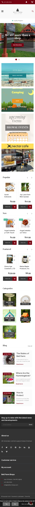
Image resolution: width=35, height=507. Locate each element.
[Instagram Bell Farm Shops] (11, 447)
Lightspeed (21, 496)
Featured (7, 249)
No (15, 504)
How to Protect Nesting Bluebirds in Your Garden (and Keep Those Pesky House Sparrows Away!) (22, 394)
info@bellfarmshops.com (11, 485)
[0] (32, 2)
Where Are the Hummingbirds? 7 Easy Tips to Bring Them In (23, 374)
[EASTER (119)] (25, 299)
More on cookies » (26, 504)
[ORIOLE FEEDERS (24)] (25, 316)
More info (7, 206)
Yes (6, 504)
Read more (19, 364)
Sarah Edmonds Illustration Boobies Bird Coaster (9, 196)
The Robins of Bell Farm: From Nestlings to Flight (23, 354)
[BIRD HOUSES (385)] (9, 316)
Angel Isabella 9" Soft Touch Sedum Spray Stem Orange (9, 232)
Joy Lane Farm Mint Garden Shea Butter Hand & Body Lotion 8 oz (25, 196)
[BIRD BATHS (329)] (9, 299)
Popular (6, 177)
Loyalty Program (18, 20)
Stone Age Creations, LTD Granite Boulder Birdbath (9, 268)
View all (30, 346)
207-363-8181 (8, 2)
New (5, 213)
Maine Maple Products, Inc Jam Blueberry (25, 268)
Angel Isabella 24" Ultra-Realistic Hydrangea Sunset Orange (25, 232)
